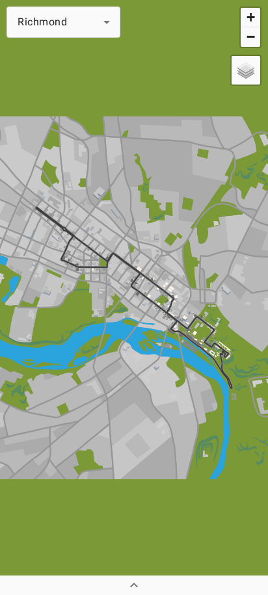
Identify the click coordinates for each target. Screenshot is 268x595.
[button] (63, 22)
